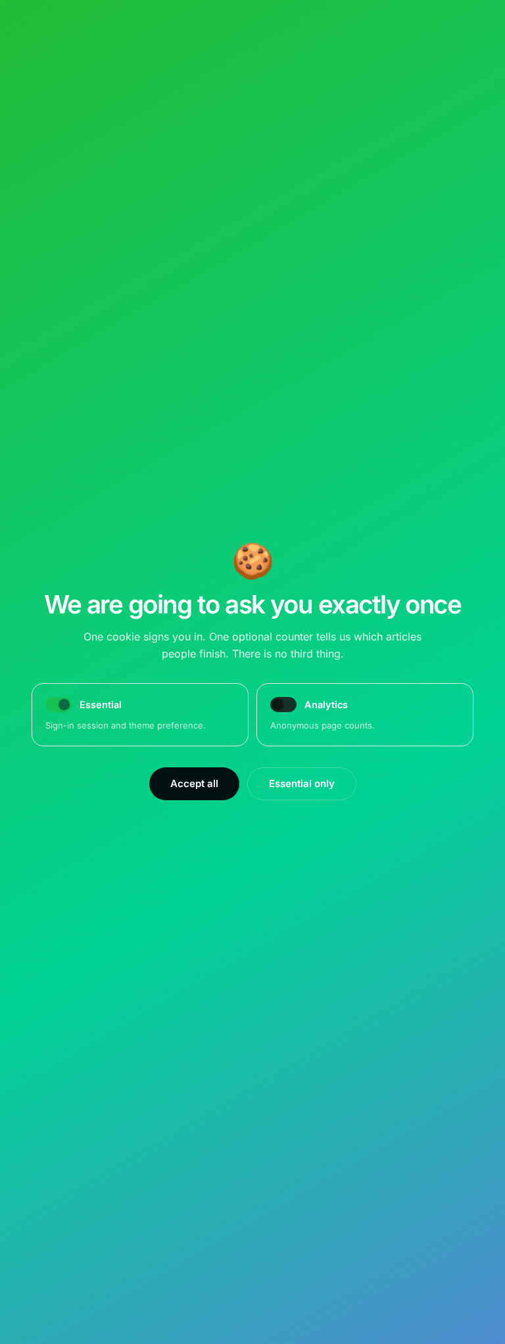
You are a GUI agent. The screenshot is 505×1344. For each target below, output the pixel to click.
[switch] (283, 704)
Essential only (302, 783)
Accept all (194, 783)
